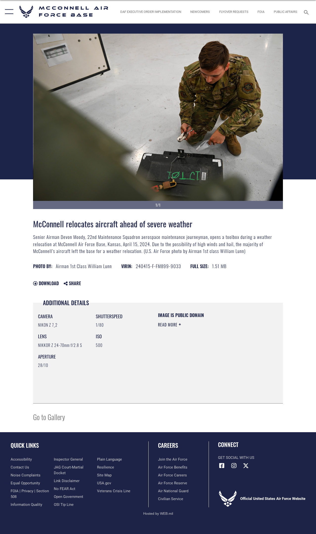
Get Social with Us (236, 457)
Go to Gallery (49, 416)
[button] (8, 11)
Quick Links (25, 445)
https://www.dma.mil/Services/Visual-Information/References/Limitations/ (202, 366)
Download (48, 283)
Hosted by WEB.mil (158, 513)
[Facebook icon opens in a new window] (221, 465)
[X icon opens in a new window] (246, 465)
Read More (168, 325)
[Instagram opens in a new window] (233, 465)
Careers (168, 445)
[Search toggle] (307, 11)
